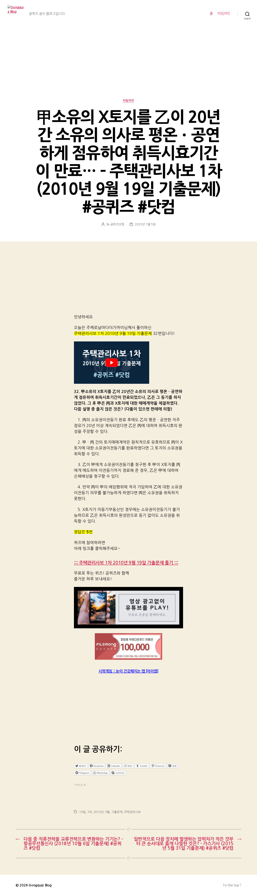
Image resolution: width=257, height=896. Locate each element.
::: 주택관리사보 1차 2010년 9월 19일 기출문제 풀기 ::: (126, 563)
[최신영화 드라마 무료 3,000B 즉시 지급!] (128, 646)
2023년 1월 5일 (145, 224)
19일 (82, 811)
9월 (107, 811)
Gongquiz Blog (40, 885)
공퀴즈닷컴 (117, 224)
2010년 (99, 811)
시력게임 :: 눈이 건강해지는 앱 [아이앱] (128, 671)
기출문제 (116, 811)
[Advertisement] (128, 70)
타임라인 (224, 13)
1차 (89, 811)
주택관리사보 (132, 811)
